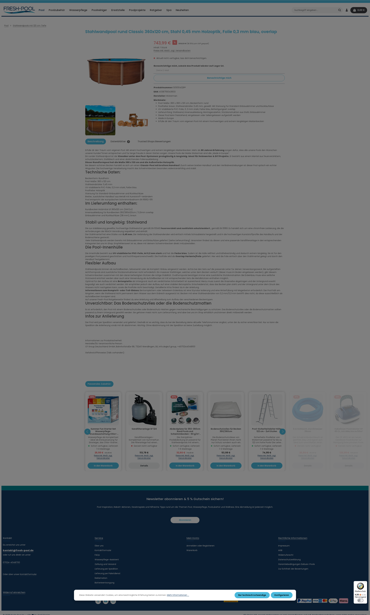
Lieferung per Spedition (106, 568)
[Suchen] (339, 10)
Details (144, 465)
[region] (116, 88)
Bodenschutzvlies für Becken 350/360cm (226, 430)
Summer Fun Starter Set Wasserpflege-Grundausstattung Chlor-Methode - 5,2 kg (103, 431)
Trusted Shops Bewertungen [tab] (154, 141)
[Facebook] (98, 601)
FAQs (97, 554)
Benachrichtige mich (219, 78)
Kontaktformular (28, 574)
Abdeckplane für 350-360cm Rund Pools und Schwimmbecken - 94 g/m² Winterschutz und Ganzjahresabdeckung (185, 431)
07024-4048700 (11, 562)
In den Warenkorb (103, 465)
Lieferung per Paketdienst (107, 573)
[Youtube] (106, 601)
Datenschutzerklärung (289, 559)
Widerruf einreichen (14, 592)
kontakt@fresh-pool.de (18, 550)
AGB (280, 550)
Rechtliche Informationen (292, 538)
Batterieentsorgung (104, 582)
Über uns (99, 545)
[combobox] (314, 10)
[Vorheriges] (87, 432)
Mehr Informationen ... (178, 595)
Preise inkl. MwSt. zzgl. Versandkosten (172, 50)
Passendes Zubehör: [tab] (99, 384)
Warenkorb (191, 550)
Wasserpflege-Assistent (107, 559)
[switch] (360, 600)
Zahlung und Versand (105, 564)
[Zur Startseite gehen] (19, 10)
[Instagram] (113, 601)
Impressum (284, 545)
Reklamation (101, 578)
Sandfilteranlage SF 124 (144, 429)
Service (99, 538)
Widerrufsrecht (285, 554)
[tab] (95, 141)
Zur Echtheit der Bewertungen (293, 568)
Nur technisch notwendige (252, 595)
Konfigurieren (281, 595)
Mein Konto (192, 538)
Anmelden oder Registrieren (200, 545)
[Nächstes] (283, 432)
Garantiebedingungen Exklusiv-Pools (296, 564)
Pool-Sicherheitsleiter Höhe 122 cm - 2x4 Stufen (267, 430)
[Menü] (365, 583)
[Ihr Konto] (347, 10)
